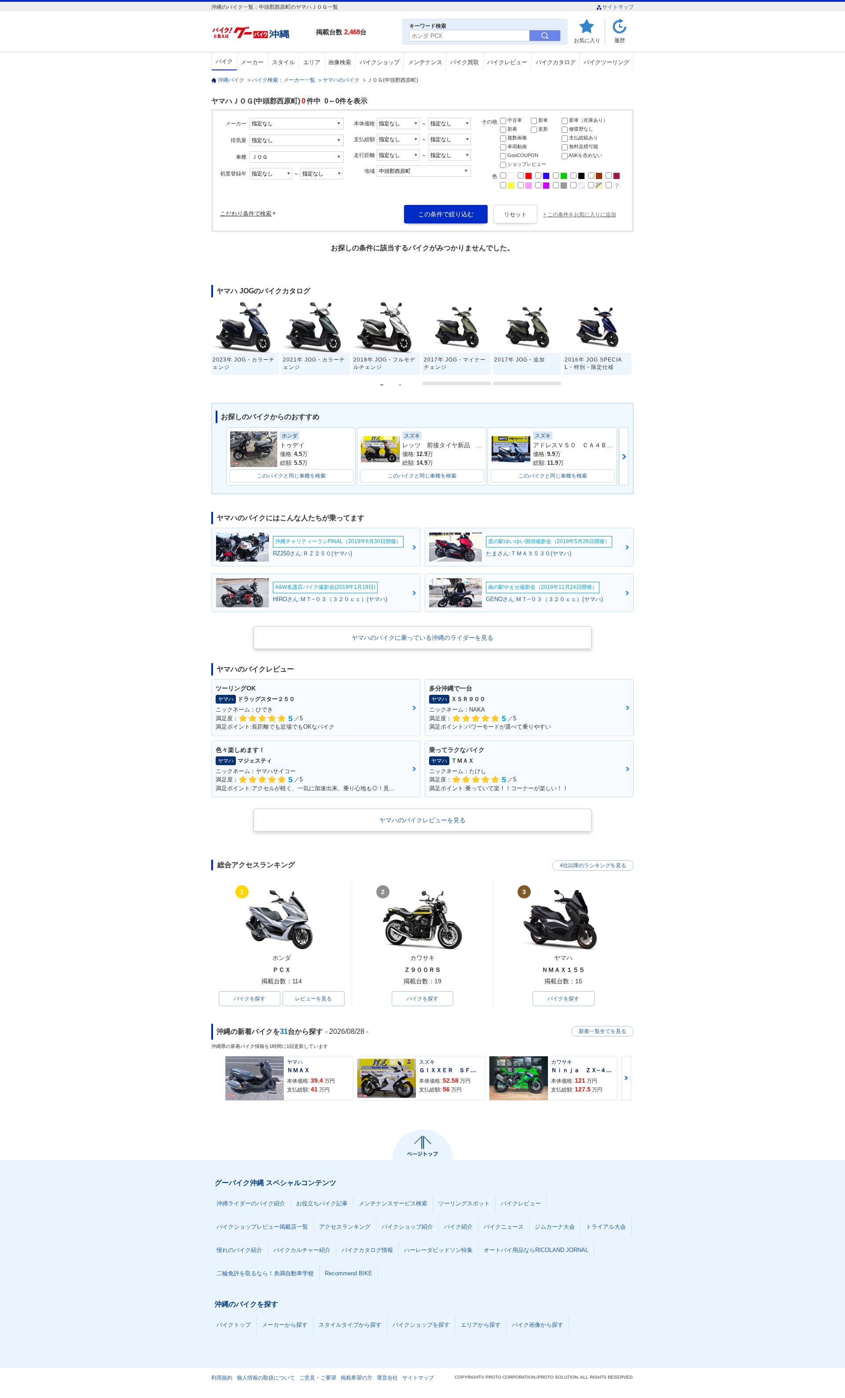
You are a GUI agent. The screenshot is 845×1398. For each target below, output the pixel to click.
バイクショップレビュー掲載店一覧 (262, 1226)
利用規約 (221, 1378)
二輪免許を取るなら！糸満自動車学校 (265, 1273)
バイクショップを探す (421, 1324)
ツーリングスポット (464, 1203)
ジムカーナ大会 (555, 1226)
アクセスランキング (345, 1226)
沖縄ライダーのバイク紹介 (251, 1203)
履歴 (619, 40)
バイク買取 (464, 62)
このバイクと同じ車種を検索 (291, 476)
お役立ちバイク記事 (322, 1203)
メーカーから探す (285, 1324)
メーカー (252, 62)
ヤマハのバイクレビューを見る (422, 820)
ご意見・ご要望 (317, 1378)
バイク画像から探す (537, 1324)
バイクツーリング (606, 62)
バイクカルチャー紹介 (302, 1250)
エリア (311, 62)
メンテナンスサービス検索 (393, 1203)
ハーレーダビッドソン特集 (438, 1250)
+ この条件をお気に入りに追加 (579, 215)
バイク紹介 (458, 1226)
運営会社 (387, 1378)
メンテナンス (425, 62)
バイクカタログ (556, 62)
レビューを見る (313, 999)
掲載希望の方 (356, 1378)
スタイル (283, 62)
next (623, 456)
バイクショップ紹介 (407, 1226)
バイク (224, 61)
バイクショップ (380, 62)
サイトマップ (618, 7)
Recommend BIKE (348, 1273)
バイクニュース (504, 1226)
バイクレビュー (507, 62)
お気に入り (587, 40)
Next (626, 1078)
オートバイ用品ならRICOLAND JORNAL (536, 1250)
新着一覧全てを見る (602, 1031)
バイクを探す (249, 999)
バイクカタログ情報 (367, 1250)
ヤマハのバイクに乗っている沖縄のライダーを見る (422, 637)
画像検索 (339, 62)
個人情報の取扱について (266, 1378)
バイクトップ (234, 1324)
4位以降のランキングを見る (593, 865)
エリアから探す (481, 1324)
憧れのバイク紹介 (239, 1250)
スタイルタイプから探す (350, 1324)
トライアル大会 (606, 1226)
